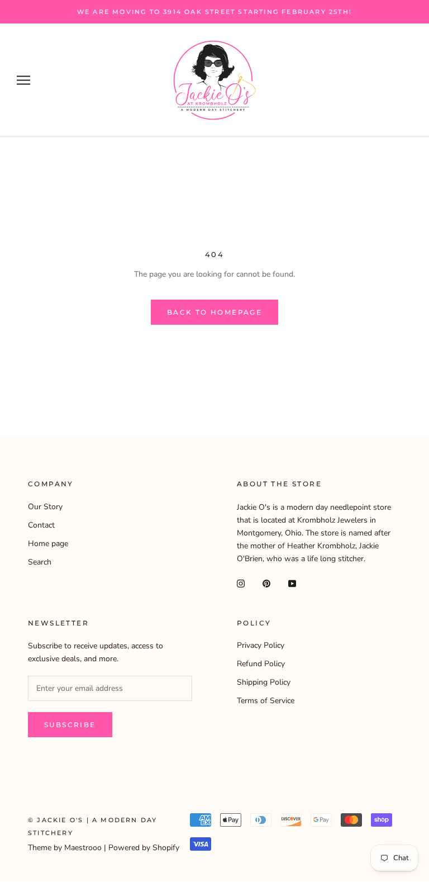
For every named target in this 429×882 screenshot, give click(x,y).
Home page (48, 543)
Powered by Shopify (143, 847)
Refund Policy (261, 663)
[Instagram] (241, 582)
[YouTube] (292, 582)
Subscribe (70, 724)
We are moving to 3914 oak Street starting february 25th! (214, 12)
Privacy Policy (260, 645)
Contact (41, 525)
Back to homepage (214, 312)
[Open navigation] (23, 80)
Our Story (45, 506)
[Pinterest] (266, 582)
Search (39, 562)
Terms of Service (265, 700)
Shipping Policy (263, 682)
